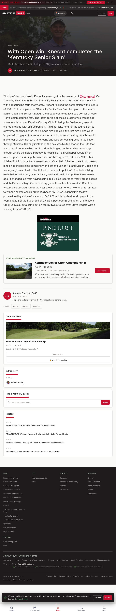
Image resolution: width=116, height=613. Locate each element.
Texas (24, 560)
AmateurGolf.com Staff (25, 70)
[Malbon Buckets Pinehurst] (58, 233)
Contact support (10, 541)
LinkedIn (25, 306)
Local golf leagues (11, 486)
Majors (6, 505)
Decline (98, 597)
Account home (94, 486)
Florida (16, 560)
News (16, 46)
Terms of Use (51, 576)
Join (110, 13)
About (90, 490)
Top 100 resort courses (13, 520)
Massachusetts (103, 560)
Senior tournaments (11, 490)
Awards (63, 486)
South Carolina (77, 560)
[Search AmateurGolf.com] (72, 13)
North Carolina (62, 560)
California (7, 560)
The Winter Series (10, 516)
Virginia (6, 564)
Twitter (15, 306)
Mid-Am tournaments (12, 497)
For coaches (65, 490)
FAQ (5, 545)
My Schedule (8, 532)
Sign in (102, 13)
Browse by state (10, 482)
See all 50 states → (26, 564)
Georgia (51, 560)
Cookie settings (106, 576)
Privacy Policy (65, 576)
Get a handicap (9, 528)
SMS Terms (78, 576)
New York (33, 560)
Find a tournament (10, 478)
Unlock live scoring (58, 360)
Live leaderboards (39, 478)
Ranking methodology (69, 482)
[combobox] (58, 402)
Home (10, 46)
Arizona (42, 560)
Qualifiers (7, 524)
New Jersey (90, 560)
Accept (107, 597)
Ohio (14, 564)
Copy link (36, 306)
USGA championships (12, 501)
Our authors (92, 494)
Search (105, 402)
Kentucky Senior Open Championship (26, 341)
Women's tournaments (12, 494)
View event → (58, 354)
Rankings (63, 478)
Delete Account (91, 576)
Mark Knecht (87, 96)
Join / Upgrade (94, 482)
